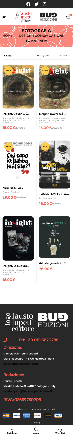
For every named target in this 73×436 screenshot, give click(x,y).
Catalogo (12, 433)
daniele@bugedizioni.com (20, 363)
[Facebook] (28, 4)
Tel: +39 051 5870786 (39, 340)
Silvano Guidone (11, 192)
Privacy (36, 422)
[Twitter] (36, 4)
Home (8, 36)
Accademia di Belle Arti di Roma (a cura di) (16, 119)
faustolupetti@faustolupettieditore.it (27, 391)
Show (62, 55)
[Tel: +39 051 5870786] (5, 340)
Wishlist (60, 433)
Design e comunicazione (41, 36)
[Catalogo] (12, 430)
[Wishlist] (60, 430)
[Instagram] (45, 4)
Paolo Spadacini (47, 198)
